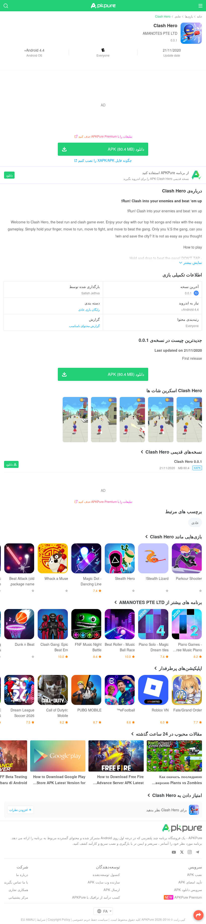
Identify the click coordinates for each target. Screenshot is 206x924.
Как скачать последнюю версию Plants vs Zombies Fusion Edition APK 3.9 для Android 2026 (178, 780)
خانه (199, 16)
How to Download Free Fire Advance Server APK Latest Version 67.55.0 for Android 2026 (120, 780)
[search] (5, 5)
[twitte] (182, 852)
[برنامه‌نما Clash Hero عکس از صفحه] (160, 419)
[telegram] (197, 852)
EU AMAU (28, 919)
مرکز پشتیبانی (18, 897)
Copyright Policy (59, 919)
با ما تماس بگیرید (16, 882)
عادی (178, 16)
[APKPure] (103, 6)
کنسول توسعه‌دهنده (106, 874)
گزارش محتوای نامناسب (84, 326)
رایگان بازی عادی (89, 309)
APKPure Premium (188, 897)
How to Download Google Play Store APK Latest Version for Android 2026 (59, 780)
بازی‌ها (189, 16)
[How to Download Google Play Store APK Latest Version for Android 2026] (57, 756)
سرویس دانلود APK (188, 889)
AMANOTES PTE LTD (160, 33)
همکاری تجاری (18, 889)
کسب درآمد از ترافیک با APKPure (96, 897)
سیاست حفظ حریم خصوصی (90, 919)
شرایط (41, 919)
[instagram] (189, 852)
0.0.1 (188, 293)
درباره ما (22, 874)
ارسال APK (112, 889)
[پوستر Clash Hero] (189, 419)
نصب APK (194, 874)
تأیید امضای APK (190, 882)
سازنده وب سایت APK (104, 882)
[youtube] (174, 852)
